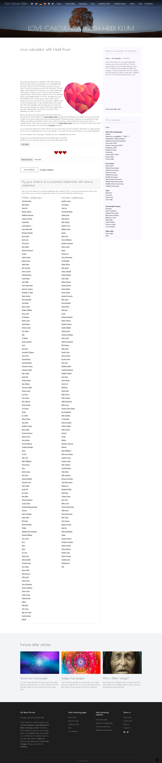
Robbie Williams (27, 310)
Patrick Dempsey (27, 500)
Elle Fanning (65, 345)
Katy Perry (65, 363)
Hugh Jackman (26, 616)
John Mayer (25, 247)
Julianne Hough (66, 524)
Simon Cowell (26, 271)
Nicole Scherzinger (68, 507)
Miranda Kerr (66, 563)
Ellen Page (65, 517)
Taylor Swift (65, 338)
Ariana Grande (66, 546)
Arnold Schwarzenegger (29, 507)
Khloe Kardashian (67, 532)
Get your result (29, 170)
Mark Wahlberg (27, 461)
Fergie (64, 437)
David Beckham (27, 363)
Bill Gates (25, 521)
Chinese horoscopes (112, 170)
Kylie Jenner (65, 268)
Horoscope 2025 (111, 143)
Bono (23, 549)
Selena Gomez (66, 556)
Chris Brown (26, 465)
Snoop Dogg (26, 391)
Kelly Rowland (66, 475)
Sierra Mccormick (67, 514)
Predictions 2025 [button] (104, 4)
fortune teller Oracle (50, 117)
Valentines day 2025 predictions (116, 141)
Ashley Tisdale (66, 426)
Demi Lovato (65, 247)
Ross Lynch (25, 314)
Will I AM (25, 458)
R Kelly (24, 528)
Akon (23, 546)
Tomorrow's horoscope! (33, 678)
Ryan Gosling (26, 296)
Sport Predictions (111, 211)
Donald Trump (26, 563)
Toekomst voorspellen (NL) (104, 723)
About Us (126, 724)
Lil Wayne (25, 338)
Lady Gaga (65, 278)
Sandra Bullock (66, 328)
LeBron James (26, 257)
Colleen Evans (66, 496)
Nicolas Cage (26, 328)
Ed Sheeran (25, 317)
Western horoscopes (112, 168)
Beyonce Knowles (67, 479)
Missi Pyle (65, 500)
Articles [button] (132, 4)
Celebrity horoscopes (112, 186)
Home (59, 4)
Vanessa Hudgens (67, 335)
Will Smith (25, 605)
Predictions (109, 152)
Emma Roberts (66, 549)
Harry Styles (25, 486)
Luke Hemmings (27, 584)
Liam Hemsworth (27, 229)
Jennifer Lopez (66, 201)
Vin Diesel (25, 408)
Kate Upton (65, 299)
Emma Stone (65, 307)
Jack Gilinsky (26, 384)
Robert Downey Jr (27, 250)
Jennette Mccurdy (67, 296)
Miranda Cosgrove (67, 444)
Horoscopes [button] (83, 4)
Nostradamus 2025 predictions (115, 139)
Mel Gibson (25, 205)
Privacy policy (127, 717)
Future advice (110, 157)
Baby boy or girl (111, 218)
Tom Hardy (25, 567)
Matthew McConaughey (29, 532)
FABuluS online (83, 761)
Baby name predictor (112, 215)
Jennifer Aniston (66, 539)
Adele (63, 535)
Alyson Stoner (66, 356)
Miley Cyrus (65, 405)
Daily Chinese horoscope (114, 179)
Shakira (64, 440)
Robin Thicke (26, 419)
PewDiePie (25, 222)
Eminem (24, 510)
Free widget (109, 233)
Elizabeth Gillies (67, 489)
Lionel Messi (26, 278)
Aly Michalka (65, 261)
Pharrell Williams (27, 535)
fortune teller (72, 717)
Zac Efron (25, 349)
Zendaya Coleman (67, 542)
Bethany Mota (66, 229)
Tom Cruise (25, 539)
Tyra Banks (65, 205)
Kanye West (25, 570)
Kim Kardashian (66, 412)
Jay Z (23, 542)
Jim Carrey (25, 493)
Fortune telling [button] (70, 4)
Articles (108, 134)
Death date (109, 220)
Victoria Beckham (67, 212)
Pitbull (24, 602)
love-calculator (116, 58)
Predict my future (111, 150)
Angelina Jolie (66, 560)
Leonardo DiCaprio (28, 352)
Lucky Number (110, 222)
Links (107, 236)
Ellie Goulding (66, 415)
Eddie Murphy (26, 598)
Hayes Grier (26, 581)
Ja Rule (24, 254)
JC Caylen (25, 415)
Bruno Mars (25, 236)
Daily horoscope (111, 172)
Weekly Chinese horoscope (114, 182)
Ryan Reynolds (26, 299)
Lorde (63, 314)
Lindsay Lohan (66, 461)
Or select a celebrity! (46, 170)
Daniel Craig (65, 352)
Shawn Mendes (27, 524)
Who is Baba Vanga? (116, 678)
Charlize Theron (67, 324)
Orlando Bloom (26, 275)
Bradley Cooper (27, 426)
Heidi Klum (65, 493)
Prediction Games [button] (119, 4)
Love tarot (109, 195)
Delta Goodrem (66, 423)
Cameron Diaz (66, 458)
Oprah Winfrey (66, 468)
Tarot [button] (92, 4)
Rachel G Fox (66, 226)
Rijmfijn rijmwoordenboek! (104, 730)
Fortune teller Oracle (112, 154)
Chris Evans (25, 398)
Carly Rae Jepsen (67, 482)
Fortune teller (110, 159)
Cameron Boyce (27, 219)
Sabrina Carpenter (67, 342)
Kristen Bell (65, 391)
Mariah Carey (66, 553)
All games (109, 209)
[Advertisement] (60, 65)
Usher (23, 451)
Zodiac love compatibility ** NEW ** (117, 136)
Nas (23, 335)
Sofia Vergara (66, 398)
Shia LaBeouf (26, 401)
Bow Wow (25, 475)
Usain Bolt (25, 377)
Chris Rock (25, 243)
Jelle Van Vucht (26, 612)
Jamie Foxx (65, 236)
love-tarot (52, 125)
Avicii (23, 345)
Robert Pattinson (27, 588)
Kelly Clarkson (66, 465)
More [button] (140, 4)
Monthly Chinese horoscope (114, 184)
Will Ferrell (25, 577)
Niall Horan (25, 264)
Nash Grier (25, 556)
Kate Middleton (66, 451)
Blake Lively (65, 503)
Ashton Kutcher (27, 342)
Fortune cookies (111, 224)
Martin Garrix (26, 321)
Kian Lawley (25, 373)
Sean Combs (26, 307)
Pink (63, 567)
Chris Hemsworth (27, 285)
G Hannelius (65, 419)
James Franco (26, 261)
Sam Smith (25, 423)
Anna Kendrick (66, 303)
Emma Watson (66, 289)
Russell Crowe (26, 482)
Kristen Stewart (66, 275)
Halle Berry (65, 510)
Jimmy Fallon (25, 430)
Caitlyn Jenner (66, 331)
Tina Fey (64, 208)
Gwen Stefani (66, 292)
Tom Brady (25, 303)
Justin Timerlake (27, 514)
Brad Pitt (24, 208)
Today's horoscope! (73, 678)
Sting (23, 468)
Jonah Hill (25, 489)
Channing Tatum (27, 370)
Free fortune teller (101, 720)
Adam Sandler (26, 560)
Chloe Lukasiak (66, 271)
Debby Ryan (65, 215)
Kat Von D (65, 384)
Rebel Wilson (66, 264)
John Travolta (26, 268)
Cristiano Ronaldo (27, 447)
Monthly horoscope (112, 177)
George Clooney (27, 366)
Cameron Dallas (27, 387)
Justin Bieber (26, 324)
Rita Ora (64, 528)
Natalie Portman (67, 373)
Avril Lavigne (65, 521)
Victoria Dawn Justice (68, 408)
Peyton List (65, 254)
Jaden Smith (25, 517)
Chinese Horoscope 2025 (114, 145)
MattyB (24, 619)
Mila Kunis (65, 310)
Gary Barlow (26, 440)
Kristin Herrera (66, 321)
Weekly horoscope (112, 175)
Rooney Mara (66, 359)
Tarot (69, 728)
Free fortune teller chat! (113, 109)
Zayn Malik (25, 282)
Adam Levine (26, 437)
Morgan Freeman (27, 233)
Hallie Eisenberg (67, 401)
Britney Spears (66, 282)
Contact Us (126, 728)
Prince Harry (26, 591)
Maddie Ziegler (66, 366)
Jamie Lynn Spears (67, 454)
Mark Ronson (26, 574)
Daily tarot (109, 193)
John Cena (25, 609)
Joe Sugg (25, 394)
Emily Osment (66, 430)
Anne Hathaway (67, 240)
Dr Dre (24, 454)
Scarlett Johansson (67, 370)
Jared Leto (25, 240)
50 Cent (24, 553)
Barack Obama (26, 212)
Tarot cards (109, 200)
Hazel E (64, 433)
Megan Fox (65, 486)
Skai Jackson (65, 219)
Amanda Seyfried (67, 317)
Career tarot (109, 197)
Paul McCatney (26, 201)
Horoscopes (109, 166)
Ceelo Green (26, 503)
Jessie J (64, 233)
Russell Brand (26, 359)
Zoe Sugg (65, 377)
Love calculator (110, 227)
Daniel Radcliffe (27, 479)
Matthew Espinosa (27, 215)
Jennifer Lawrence (67, 243)
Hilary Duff (65, 349)
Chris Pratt (25, 356)
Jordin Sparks (66, 380)
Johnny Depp (26, 472)
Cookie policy (127, 721)
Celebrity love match (112, 213)
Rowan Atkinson (27, 444)
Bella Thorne (66, 394)
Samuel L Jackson (27, 289)
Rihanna (64, 447)
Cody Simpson (26, 226)
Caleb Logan (26, 595)
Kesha (63, 250)
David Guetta (26, 405)
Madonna (64, 387)
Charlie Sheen (26, 380)
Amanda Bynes (66, 285)
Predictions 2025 (111, 148)
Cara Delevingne (67, 257)
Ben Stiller (25, 496)
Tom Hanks (25, 331)
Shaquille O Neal (27, 292)
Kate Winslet (65, 222)
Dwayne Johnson (27, 433)
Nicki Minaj (65, 472)
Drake (24, 412)
